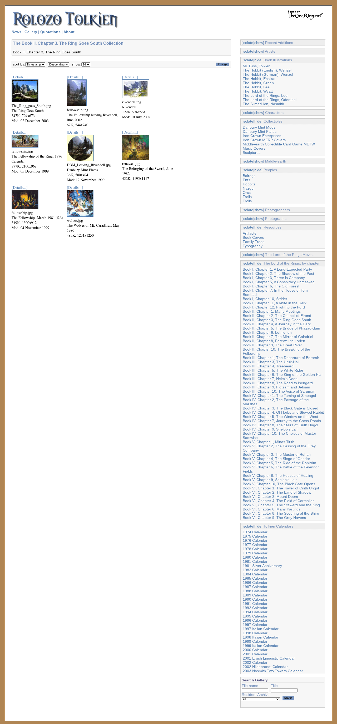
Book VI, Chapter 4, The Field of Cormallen (279, 501)
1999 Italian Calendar (261, 646)
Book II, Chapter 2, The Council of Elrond (277, 315)
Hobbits (249, 184)
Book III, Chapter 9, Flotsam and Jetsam (276, 387)
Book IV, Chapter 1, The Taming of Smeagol (279, 395)
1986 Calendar (255, 582)
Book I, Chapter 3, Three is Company (274, 278)
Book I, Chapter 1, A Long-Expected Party (277, 269)
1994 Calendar (255, 612)
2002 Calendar (255, 662)
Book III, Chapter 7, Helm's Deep (270, 379)
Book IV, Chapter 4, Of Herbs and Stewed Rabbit (283, 412)
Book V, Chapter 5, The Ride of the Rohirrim (279, 463)
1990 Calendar (255, 599)
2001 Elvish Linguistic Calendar (269, 658)
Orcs (247, 192)
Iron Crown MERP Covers (264, 140)
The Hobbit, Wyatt (258, 91)
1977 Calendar (255, 545)
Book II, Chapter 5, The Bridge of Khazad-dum (281, 328)
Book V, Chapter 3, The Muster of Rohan (277, 454)
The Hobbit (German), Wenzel (268, 74)
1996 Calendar (255, 620)
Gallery (30, 32)
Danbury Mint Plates (259, 131)
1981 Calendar (255, 561)
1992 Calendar (255, 608)
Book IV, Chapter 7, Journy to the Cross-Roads (282, 421)
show (258, 42)
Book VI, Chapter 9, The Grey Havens (274, 517)
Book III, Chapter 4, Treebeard (268, 366)
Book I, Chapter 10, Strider (265, 299)
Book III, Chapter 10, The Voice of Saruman (279, 391)
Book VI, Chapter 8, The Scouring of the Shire (281, 513)
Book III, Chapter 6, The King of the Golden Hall (282, 374)
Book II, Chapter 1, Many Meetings (272, 311)
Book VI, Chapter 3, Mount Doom (270, 496)
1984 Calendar (255, 574)
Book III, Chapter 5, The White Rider (273, 370)
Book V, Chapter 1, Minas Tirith (268, 442)
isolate (247, 42)
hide (257, 60)
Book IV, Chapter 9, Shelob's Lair (270, 429)
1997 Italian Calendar (261, 629)
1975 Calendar (255, 536)
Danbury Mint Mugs (259, 127)
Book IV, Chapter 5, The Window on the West (280, 416)
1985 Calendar (255, 578)
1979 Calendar (255, 553)
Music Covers (254, 148)
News (16, 32)
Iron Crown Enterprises (262, 136)
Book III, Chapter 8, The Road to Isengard (278, 383)
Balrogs (249, 176)
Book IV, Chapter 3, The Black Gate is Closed (280, 408)
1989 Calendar (255, 595)
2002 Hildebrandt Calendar (265, 667)
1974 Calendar (255, 532)
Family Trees (253, 242)
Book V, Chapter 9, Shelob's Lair (270, 480)
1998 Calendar (255, 633)
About (69, 32)
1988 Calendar (255, 591)
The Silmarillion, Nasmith (263, 104)
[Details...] (20, 76)
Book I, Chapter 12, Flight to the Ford (274, 307)
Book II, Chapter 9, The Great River (272, 345)
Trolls (247, 197)
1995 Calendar (255, 616)
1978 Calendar (255, 549)
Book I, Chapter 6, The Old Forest (271, 286)
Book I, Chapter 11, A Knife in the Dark (274, 303)
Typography (252, 246)
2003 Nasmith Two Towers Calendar (273, 671)
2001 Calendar (255, 654)
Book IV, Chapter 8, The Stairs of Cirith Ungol (280, 425)
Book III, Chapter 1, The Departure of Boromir (281, 358)
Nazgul (248, 188)
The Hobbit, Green (258, 83)
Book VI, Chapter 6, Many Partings (271, 509)
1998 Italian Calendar (261, 637)
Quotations (50, 32)
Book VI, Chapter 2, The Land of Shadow (277, 492)
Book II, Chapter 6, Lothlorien (267, 332)
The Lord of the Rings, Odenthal (269, 100)
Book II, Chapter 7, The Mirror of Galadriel (278, 337)
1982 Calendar (255, 570)
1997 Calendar (255, 624)
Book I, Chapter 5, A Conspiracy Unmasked (279, 282)
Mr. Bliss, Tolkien (256, 66)
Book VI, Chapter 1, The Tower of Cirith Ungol (281, 488)
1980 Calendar (255, 557)
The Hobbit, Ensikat (259, 79)
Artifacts (249, 233)
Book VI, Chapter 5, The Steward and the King (281, 505)
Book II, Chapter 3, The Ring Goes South (277, 320)
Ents (246, 180)
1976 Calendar (255, 540)
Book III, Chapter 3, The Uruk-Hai (271, 362)
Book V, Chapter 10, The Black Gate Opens (279, 484)
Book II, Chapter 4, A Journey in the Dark (277, 324)
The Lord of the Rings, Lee (265, 95)
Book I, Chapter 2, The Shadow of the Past (278, 273)
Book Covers (253, 237)
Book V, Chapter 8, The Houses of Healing (278, 475)
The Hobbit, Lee (256, 87)
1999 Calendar (255, 641)
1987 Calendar (255, 587)
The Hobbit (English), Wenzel (267, 70)
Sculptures (251, 152)
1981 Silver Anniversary (262, 566)
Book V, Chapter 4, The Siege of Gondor (276, 459)
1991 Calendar (255, 603)
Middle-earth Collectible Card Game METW (279, 144)
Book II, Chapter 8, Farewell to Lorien (274, 341)
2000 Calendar (255, 650)
